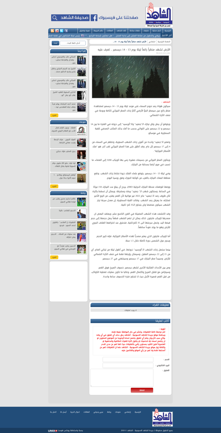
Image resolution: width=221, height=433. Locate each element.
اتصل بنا (53, 412)
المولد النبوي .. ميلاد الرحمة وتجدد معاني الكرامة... (64, 141)
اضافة (142, 390)
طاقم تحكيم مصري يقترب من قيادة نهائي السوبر (64, 200)
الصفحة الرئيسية (164, 41)
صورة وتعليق (84, 30)
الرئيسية (168, 30)
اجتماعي (152, 41)
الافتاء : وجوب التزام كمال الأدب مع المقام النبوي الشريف (63, 129)
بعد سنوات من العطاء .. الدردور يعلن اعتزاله (63, 235)
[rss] (52, 31)
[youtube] (57, 31)
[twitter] (62, 31)
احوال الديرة (75, 412)
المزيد (54, 115)
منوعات (118, 412)
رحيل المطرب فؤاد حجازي (65, 151)
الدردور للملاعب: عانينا (67, 210)
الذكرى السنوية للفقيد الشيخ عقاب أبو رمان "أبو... (64, 93)
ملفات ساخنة (135, 30)
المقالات (110, 30)
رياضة (109, 412)
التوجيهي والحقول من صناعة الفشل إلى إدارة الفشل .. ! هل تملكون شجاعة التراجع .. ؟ (133, 36)
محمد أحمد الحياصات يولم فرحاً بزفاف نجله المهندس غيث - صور (63, 107)
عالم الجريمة (98, 30)
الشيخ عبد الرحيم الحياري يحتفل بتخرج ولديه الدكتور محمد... (63, 70)
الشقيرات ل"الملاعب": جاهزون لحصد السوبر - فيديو (64, 224)
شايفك (146, 30)
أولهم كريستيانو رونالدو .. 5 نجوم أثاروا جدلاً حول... (64, 176)
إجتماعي (127, 412)
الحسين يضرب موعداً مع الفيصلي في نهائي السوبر (64, 247)
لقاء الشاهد (121, 30)
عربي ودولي (98, 412)
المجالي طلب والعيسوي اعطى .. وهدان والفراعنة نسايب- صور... (63, 60)
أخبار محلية (156, 30)
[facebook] (66, 31)
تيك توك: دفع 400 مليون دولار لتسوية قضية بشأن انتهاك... (63, 164)
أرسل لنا (63, 412)
